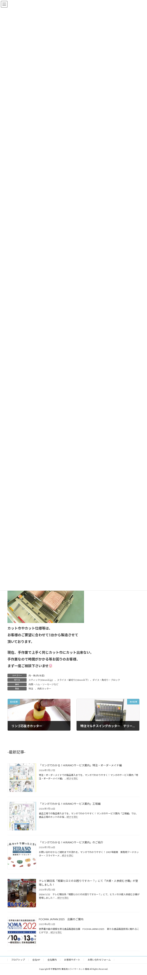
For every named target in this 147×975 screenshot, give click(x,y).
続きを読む (72, 778)
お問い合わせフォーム (99, 959)
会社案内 (52, 959)
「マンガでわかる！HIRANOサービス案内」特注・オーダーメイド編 (80, 765)
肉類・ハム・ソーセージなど (43, 684)
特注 (31, 688)
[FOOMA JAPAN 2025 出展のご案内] (21, 932)
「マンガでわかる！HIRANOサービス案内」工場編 (69, 803)
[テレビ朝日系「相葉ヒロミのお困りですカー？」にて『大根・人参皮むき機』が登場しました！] (21, 893)
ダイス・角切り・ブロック (106, 680)
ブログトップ (18, 959)
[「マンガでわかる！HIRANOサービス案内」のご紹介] (21, 855)
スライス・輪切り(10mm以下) (72, 680)
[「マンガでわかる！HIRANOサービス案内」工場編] (21, 816)
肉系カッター (44, 688)
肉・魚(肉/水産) (37, 675)
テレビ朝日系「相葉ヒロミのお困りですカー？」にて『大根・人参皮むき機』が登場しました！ (88, 882)
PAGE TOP (140, 941)
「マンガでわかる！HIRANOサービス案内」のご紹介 (71, 842)
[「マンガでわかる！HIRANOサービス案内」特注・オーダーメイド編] (21, 778)
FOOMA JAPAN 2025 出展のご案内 (61, 919)
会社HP (36, 959)
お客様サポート (72, 959)
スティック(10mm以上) (41, 680)
